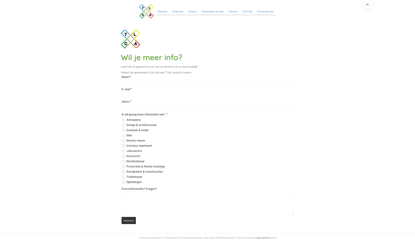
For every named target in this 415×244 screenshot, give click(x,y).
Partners (233, 11)
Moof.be (273, 238)
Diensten (162, 11)
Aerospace (133, 119)
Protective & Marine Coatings (145, 166)
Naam (126, 76)
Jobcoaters (134, 150)
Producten (177, 11)
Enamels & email (137, 130)
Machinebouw (135, 161)
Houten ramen (135, 140)
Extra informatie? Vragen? (139, 188)
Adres (126, 101)
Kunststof (133, 156)
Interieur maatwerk (139, 145)
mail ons (240, 238)
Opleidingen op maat (213, 11)
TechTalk (247, 11)
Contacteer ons (265, 11)
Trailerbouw (134, 176)
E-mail (127, 89)
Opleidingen (134, 182)
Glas (129, 135)
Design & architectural (141, 124)
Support (192, 11)
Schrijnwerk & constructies (144, 171)
